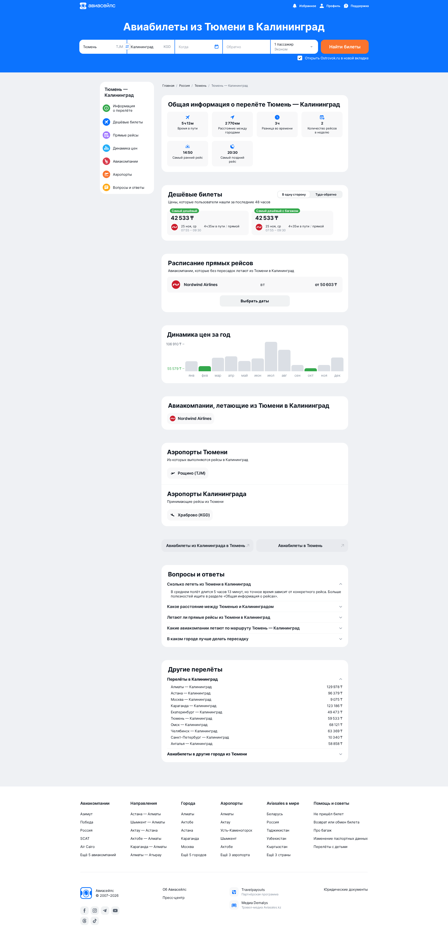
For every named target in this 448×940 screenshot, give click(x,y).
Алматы (187, 814)
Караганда (190, 838)
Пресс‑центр (174, 897)
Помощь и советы (331, 803)
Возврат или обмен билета (336, 822)
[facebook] (84, 910)
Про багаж (323, 830)
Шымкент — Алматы (147, 822)
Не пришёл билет (329, 814)
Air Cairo (87, 846)
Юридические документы (346, 889)
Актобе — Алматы (145, 838)
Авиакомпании (94, 803)
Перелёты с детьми (330, 846)
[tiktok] (95, 921)
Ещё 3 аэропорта (235, 855)
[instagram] (95, 910)
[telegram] (105, 910)
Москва (187, 846)
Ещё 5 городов (193, 855)
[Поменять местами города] (127, 46)
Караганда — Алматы (148, 846)
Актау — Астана (144, 830)
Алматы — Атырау (145, 855)
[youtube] (115, 910)
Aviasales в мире (283, 803)
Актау (225, 822)
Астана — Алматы (145, 814)
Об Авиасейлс (174, 889)
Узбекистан (276, 838)
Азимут (86, 814)
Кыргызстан (277, 846)
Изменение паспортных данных (341, 838)
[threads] (84, 921)
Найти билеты (344, 47)
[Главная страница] (97, 6)
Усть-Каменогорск (236, 830)
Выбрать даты (255, 301)
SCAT (85, 838)
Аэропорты (231, 803)
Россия (86, 830)
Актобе (187, 822)
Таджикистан (278, 830)
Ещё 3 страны (278, 855)
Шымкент (228, 838)
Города (188, 803)
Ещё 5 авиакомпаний (98, 855)
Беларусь (275, 814)
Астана (187, 830)
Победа (86, 822)
